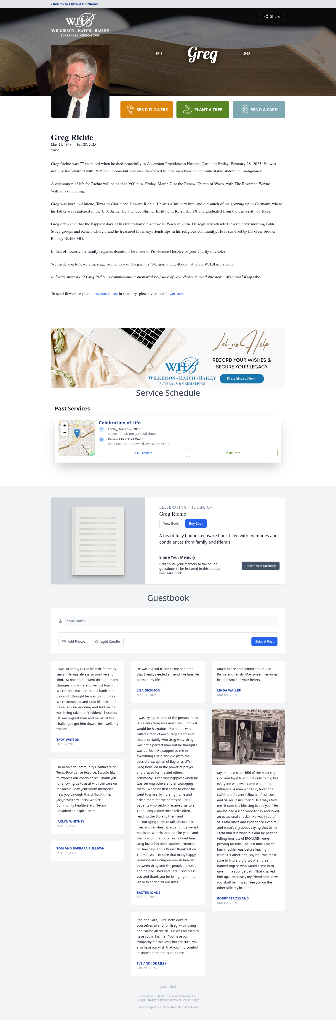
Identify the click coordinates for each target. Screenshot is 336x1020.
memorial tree (106, 293)
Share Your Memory (260, 566)
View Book (171, 523)
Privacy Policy (155, 1000)
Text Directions (142, 453)
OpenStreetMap (173, 1007)
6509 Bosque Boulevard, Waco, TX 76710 (139, 444)
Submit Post (264, 641)
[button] (77, 433)
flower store (174, 293)
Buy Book (196, 523)
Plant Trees (233, 453)
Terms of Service (180, 1000)
